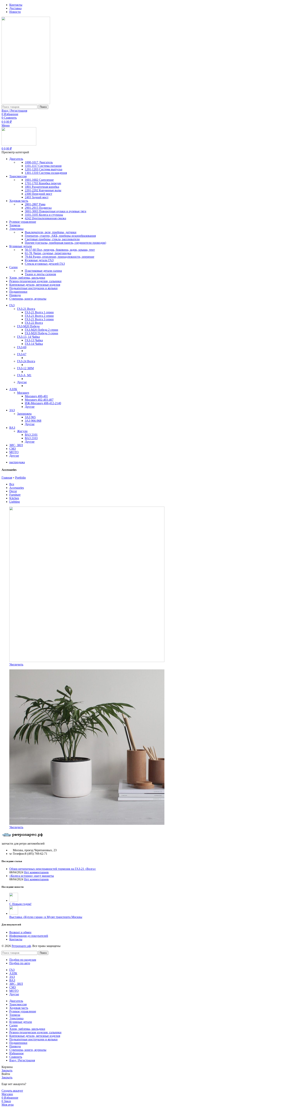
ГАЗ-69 (21, 347)
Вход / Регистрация (22, 1060)
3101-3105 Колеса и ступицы (44, 214)
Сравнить (15, 1056)
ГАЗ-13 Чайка (34, 340)
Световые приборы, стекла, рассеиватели (52, 239)
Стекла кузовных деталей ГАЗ (45, 263)
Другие (22, 382)
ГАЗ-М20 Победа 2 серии (41, 329)
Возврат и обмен (20, 932)
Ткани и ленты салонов (40, 274)
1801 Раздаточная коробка (42, 186)
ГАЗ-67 (21, 354)
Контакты (15, 939)
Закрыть (7, 1070)
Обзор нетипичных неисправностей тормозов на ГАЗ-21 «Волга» (52, 868)
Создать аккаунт (12, 1090)
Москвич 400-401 (36, 396)
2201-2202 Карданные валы (43, 190)
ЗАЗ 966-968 (33, 420)
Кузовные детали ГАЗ (39, 260)
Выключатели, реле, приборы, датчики (50, 232)
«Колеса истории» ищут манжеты (31, 875)
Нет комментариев (36, 872)
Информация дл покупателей (28, 935)
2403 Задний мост (36, 197)
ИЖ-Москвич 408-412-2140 (43, 403)
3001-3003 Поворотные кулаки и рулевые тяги (55, 211)
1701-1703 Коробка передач (43, 183)
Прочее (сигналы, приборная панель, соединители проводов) (65, 242)
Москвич (23, 392)
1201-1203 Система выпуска (43, 169)
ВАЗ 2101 (31, 434)
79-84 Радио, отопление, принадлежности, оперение (59, 256)
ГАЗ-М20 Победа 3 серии (41, 333)
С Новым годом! (20, 904)
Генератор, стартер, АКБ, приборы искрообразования (60, 235)
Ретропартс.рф (21, 946)
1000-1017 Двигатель (39, 162)
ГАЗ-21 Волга (26, 308)
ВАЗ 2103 (31, 438)
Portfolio (20, 477)
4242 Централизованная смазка (45, 218)
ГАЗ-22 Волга (34, 322)
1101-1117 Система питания (43, 165)
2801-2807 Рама (35, 204)
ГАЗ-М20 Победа (28, 326)
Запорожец (24, 413)
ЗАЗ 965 (30, 417)
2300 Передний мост (38, 193)
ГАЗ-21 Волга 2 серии (39, 315)
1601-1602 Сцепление (39, 179)
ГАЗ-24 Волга (26, 361)
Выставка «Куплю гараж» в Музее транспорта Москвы (45, 917)
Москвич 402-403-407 (39, 399)
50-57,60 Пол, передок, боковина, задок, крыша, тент (60, 249)
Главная (7, 477)
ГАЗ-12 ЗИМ (25, 368)
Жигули (22, 431)
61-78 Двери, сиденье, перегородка (48, 253)
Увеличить (16, 664)
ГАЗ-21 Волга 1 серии (39, 312)
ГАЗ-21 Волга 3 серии (39, 319)
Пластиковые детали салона (43, 270)
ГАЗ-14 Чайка (34, 343)
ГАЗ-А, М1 (24, 375)
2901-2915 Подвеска (38, 207)
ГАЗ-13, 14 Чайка (28, 336)
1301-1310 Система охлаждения (46, 172)
